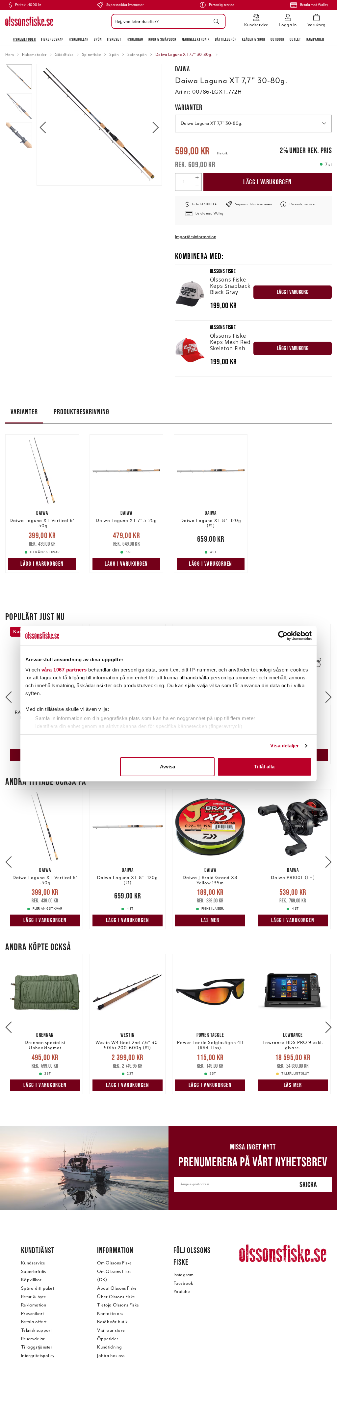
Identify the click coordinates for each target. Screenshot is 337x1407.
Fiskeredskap (52, 39)
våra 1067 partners (64, 669)
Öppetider (107, 1339)
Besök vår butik (112, 1322)
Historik (222, 153)
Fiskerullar (79, 39)
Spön (98, 39)
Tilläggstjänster (36, 1347)
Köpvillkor (31, 1279)
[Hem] (29, 21)
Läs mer (210, 920)
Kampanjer (315, 39)
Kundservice (33, 1263)
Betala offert (33, 1322)
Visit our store (111, 1330)
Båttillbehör (226, 39)
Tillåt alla (264, 766)
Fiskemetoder (24, 39)
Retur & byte (33, 1297)
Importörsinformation (195, 236)
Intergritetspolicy (38, 1355)
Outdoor (277, 39)
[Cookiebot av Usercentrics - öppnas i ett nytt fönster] (283, 636)
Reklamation (33, 1305)
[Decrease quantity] (197, 186)
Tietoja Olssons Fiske (118, 1305)
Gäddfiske (64, 54)
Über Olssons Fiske (116, 1297)
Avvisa (167, 766)
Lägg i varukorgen (267, 182)
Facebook (183, 1283)
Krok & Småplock (162, 39)
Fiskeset (114, 39)
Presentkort (32, 1313)
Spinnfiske (91, 54)
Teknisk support (36, 1330)
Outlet (295, 39)
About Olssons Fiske (117, 1288)
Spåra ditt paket (37, 1288)
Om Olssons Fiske (114, 1263)
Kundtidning (109, 1347)
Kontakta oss (110, 1313)
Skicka (308, 1184)
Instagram (183, 1275)
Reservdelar (33, 1339)
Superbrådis (33, 1271)
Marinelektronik (196, 39)
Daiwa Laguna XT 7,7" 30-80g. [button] (212, 123)
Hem (9, 54)
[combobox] (166, 21)
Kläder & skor (253, 39)
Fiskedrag (135, 39)
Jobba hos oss (110, 1355)
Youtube (181, 1291)
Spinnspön (137, 54)
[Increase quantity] (197, 177)
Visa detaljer (284, 745)
